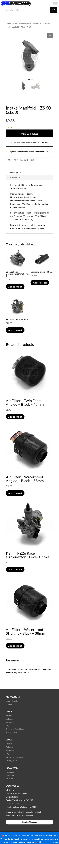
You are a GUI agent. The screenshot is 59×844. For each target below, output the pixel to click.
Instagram (10, 775)
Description (15, 172)
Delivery (9, 719)
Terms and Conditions (15, 729)
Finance (9, 715)
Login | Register (12, 701)
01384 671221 (12, 803)
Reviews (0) (15, 177)
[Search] (53, 10)
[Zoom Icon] (50, 35)
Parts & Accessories (20, 24)
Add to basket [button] (15, 286)
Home (8, 24)
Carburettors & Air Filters (40, 24)
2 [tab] (32, 79)
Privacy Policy (11, 732)
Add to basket (29, 133)
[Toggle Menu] (55, 3)
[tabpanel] (29, 56)
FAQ (7, 726)
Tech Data (10, 722)
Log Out (9, 704)
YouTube (9, 779)
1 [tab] (29, 79)
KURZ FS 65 (29, 160)
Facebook (10, 772)
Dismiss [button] (55, 842)
